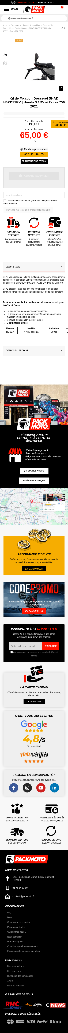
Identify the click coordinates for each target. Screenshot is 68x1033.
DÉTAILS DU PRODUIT (17, 350)
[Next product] (64, 28)
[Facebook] (13, 787)
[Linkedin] (54, 787)
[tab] (34, 267)
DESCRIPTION (13, 267)
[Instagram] (27, 787)
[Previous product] (62, 28)
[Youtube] (41, 787)
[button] (34, 471)
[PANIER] (62, 9)
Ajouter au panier (36, 175)
